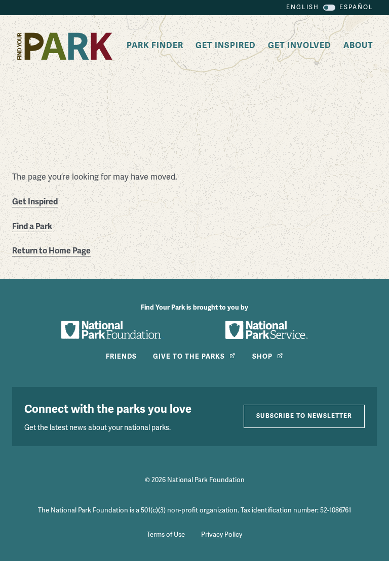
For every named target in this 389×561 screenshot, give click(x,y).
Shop (262, 357)
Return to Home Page (51, 251)
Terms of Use (166, 535)
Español (356, 7)
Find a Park (32, 227)
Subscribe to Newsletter (304, 416)
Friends (121, 357)
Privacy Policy (221, 535)
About (358, 45)
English (302, 7)
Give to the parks (189, 357)
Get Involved (299, 45)
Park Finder (155, 45)
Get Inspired (226, 45)
